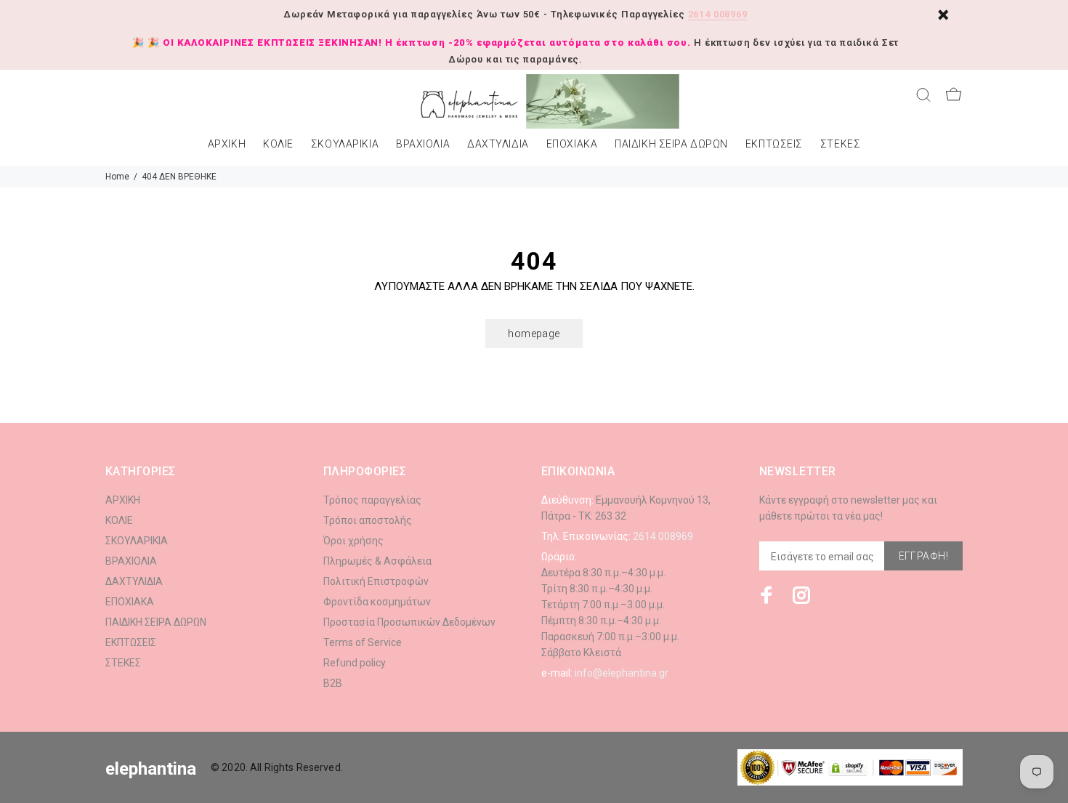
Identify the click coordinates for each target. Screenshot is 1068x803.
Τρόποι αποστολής (367, 520)
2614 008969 (718, 14)
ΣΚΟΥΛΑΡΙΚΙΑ (345, 144)
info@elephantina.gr (621, 673)
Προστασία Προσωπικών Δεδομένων (409, 622)
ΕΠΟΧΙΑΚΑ (571, 144)
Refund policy (354, 663)
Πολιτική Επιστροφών (376, 581)
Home (117, 177)
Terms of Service (362, 642)
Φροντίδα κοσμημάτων (377, 602)
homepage (533, 333)
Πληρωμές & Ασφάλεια (377, 561)
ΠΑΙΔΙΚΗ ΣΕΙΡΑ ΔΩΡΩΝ (671, 144)
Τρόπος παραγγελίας (372, 500)
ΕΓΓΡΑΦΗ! (923, 556)
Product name (122, 745)
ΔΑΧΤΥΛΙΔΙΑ (498, 144)
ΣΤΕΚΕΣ (840, 144)
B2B (332, 683)
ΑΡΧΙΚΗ (227, 144)
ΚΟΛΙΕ (278, 144)
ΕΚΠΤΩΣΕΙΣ (774, 144)
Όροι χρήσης (353, 540)
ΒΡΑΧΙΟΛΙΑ (423, 144)
